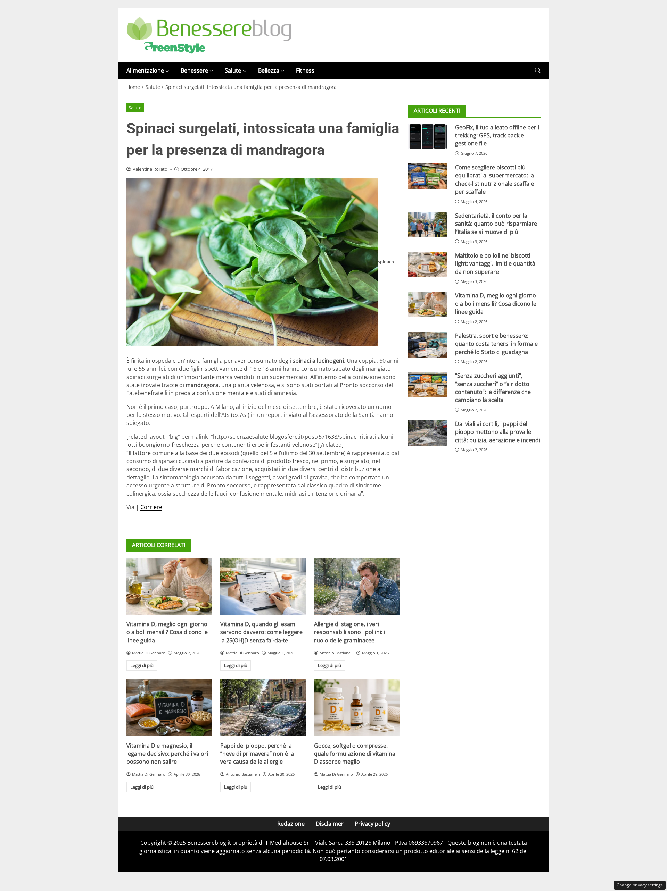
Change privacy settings (640, 885)
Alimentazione (145, 70)
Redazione (291, 823)
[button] (538, 71)
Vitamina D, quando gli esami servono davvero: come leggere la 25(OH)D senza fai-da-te (261, 632)
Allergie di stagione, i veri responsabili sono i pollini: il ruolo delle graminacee (350, 632)
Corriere (151, 507)
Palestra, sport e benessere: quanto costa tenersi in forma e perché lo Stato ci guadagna (496, 343)
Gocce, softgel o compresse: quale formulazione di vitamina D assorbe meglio (354, 754)
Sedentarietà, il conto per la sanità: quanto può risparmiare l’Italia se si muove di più (496, 223)
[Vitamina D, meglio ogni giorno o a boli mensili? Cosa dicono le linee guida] (169, 586)
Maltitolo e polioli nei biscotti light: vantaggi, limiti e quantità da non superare (495, 264)
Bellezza (268, 70)
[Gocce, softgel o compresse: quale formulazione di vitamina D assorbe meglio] (357, 707)
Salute (233, 70)
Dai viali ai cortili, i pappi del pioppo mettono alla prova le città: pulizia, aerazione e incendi (497, 432)
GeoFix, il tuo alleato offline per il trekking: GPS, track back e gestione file (498, 135)
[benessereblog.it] (208, 35)
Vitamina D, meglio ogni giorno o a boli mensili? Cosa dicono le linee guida (167, 632)
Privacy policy (372, 823)
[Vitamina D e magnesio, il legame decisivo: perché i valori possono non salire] (169, 707)
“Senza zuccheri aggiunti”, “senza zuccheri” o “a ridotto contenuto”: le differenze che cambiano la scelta (493, 388)
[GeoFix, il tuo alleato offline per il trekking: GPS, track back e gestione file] (427, 136)
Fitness (305, 70)
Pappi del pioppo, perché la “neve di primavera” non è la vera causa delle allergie (257, 754)
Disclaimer (330, 823)
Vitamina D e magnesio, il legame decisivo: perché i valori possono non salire (167, 754)
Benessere (194, 70)
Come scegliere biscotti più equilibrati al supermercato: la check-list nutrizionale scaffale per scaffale (494, 179)
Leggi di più (142, 665)
